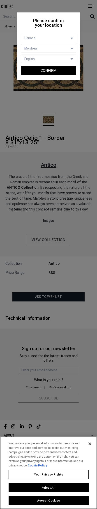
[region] (48, 473)
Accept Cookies (48, 500)
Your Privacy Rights (48, 474)
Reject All (48, 487)
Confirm (48, 70)
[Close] (90, 444)
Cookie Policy (37, 465)
